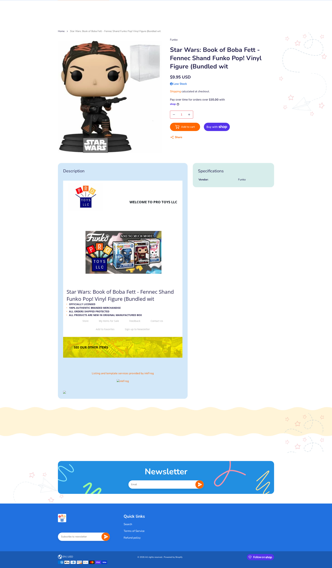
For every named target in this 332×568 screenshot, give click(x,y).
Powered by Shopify (173, 557)
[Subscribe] (199, 484)
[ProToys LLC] (62, 518)
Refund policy (132, 538)
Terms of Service (134, 531)
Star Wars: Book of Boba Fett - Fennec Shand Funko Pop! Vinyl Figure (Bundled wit (115, 31)
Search (128, 524)
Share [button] (178, 137)
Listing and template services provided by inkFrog (123, 373)
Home (61, 31)
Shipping (175, 91)
